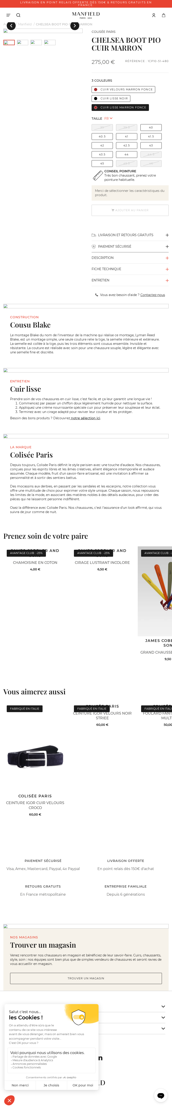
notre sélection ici (85, 418)
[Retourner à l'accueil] (86, 15)
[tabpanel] (43, 31)
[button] (11, 25)
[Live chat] (161, 1095)
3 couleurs (102, 81)
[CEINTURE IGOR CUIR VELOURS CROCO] (35, 747)
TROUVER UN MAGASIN (86, 978)
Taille (97, 119)
